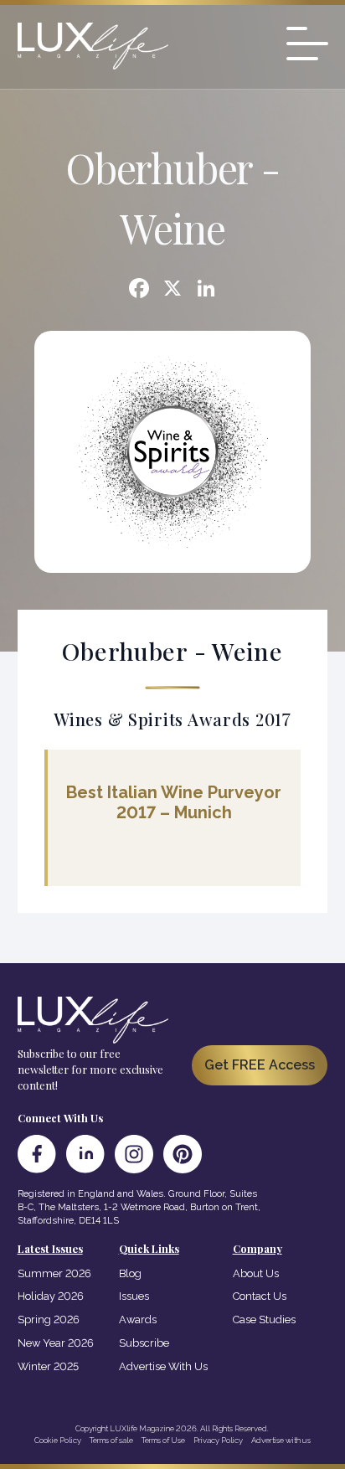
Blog (130, 1273)
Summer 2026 (54, 1273)
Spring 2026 (49, 1319)
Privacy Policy (218, 1440)
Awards (138, 1319)
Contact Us (259, 1296)
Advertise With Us (163, 1366)
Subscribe (144, 1343)
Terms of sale (111, 1440)
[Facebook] (139, 290)
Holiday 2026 (51, 1296)
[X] (172, 290)
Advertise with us (281, 1440)
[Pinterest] (182, 1154)
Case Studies (264, 1319)
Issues (134, 1296)
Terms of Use (163, 1440)
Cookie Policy (57, 1440)
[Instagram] (134, 1154)
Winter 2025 (48, 1366)
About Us (256, 1273)
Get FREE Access (259, 1065)
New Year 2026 (56, 1343)
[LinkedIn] (85, 1154)
